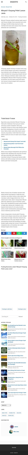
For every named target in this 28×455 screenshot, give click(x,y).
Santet (11, 415)
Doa (19, 412)
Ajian (4, 412)
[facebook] (3, 233)
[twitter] (8, 233)
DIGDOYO (14, 2)
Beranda (14, 447)
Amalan (12, 412)
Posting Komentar (22, 16)
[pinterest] (14, 233)
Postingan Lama (22, 309)
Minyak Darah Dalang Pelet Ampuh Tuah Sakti (15, 141)
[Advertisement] (14, 99)
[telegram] (24, 233)
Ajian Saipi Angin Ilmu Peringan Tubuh (17, 392)
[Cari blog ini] (26, 2)
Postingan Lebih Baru (7, 309)
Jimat (4, 415)
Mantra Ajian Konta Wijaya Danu (15, 355)
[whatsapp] (19, 233)
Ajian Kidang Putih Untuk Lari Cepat (16, 370)
